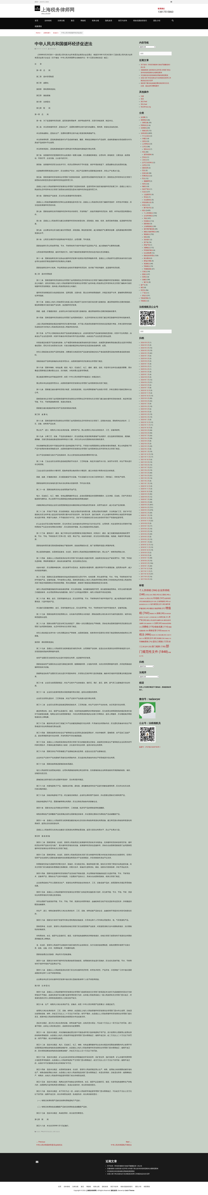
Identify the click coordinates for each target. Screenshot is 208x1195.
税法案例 (147, 258)
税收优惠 (161, 627)
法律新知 (144, 128)
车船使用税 (144, 298)
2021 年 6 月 (145, 470)
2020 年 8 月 (145, 497)
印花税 (158, 598)
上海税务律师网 (58, 9)
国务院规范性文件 (149, 601)
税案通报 (38, 26)
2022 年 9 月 (145, 430)
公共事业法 (146, 144)
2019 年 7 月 (145, 526)
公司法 (144, 146)
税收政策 (166, 630)
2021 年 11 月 (145, 457)
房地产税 (147, 245)
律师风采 (144, 120)
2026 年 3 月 (145, 350)
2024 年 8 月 (145, 377)
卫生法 (144, 160)
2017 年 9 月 (145, 576)
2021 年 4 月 (145, 475)
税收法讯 (145, 130)
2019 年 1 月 (145, 542)
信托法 (144, 141)
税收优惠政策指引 (140, 21)
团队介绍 (156, 21)
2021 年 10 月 (145, 459)
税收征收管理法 (149, 255)
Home (38, 33)
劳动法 (144, 157)
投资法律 (145, 173)
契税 (145, 237)
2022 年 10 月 (145, 427)
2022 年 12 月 (145, 422)
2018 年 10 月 (145, 550)
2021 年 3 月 (145, 478)
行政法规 (162, 635)
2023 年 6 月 (145, 406)
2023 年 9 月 (145, 398)
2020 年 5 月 (145, 505)
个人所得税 (148, 590)
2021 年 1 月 (145, 483)
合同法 (144, 165)
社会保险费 (147, 253)
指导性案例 (147, 154)
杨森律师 (150, 623)
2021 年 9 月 (145, 462)
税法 (143, 210)
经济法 (143, 290)
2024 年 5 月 (145, 385)
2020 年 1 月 (145, 515)
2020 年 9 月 (145, 494)
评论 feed (144, 104)
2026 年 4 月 (145, 348)
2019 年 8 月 (145, 523)
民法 (143, 178)
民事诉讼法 (144, 125)
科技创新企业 (146, 202)
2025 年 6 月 (145, 366)
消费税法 (147, 247)
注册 (142, 96)
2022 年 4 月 (145, 443)
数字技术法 (147, 208)
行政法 (144, 271)
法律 (54, 1131)
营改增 (154, 635)
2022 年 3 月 (145, 446)
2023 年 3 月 (145, 414)
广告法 (144, 293)
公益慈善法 (147, 194)
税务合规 (95, 21)
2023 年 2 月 (145, 417)
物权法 (144, 186)
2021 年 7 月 (145, 467)
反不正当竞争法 (147, 162)
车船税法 (147, 266)
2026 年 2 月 (145, 353)
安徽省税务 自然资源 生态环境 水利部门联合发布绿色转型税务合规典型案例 (132, 1168)
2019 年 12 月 (145, 518)
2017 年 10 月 (145, 574)
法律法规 (61, 21)
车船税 (168, 638)
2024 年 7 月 (145, 380)
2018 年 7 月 (145, 558)
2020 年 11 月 (145, 489)
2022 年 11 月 (145, 425)
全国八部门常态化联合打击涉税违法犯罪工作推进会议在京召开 (128, 1174)
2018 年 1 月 (145, 566)
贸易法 (144, 277)
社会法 (56, 33)
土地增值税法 (148, 226)
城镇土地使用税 (157, 608)
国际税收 (147, 223)
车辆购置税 (147, 269)
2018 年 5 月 (145, 563)
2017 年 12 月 (145, 568)
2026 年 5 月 (145, 345)
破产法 (143, 285)
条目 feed (144, 101)
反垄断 (143, 117)
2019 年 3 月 (145, 536)
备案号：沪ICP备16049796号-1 (149, 747)
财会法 (144, 295)
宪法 (143, 170)
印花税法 (147, 221)
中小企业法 (146, 136)
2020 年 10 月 (145, 491)
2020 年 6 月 (145, 502)
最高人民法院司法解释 (155, 620)
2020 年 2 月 (145, 513)
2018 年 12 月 (145, 545)
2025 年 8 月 (145, 361)
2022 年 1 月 (145, 451)
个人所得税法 (148, 213)
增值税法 (147, 234)
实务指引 (147, 239)
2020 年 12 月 (145, 486)
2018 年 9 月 (145, 552)
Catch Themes (129, 1190)
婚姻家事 (147, 181)
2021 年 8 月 (145, 465)
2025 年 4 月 (145, 369)
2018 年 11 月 (145, 547)
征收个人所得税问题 (152, 617)
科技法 (144, 205)
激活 (72, 21)
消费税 (148, 626)
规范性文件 (150, 638)
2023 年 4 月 (145, 412)
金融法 (144, 279)
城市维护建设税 (149, 229)
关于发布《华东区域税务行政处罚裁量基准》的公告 (124, 1166)
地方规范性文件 (157, 604)
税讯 (142, 287)
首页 (36, 21)
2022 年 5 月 (145, 441)
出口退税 (164, 595)
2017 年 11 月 (145, 571)
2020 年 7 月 (145, 499)
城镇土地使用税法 (150, 232)
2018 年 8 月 (145, 555)
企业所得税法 (148, 216)
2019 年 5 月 (145, 531)
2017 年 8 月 (145, 579)
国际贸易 (145, 168)
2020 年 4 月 (145, 507)
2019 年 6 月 (145, 529)
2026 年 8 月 (145, 342)
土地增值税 (162, 601)
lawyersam (53, 49)
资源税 (161, 638)
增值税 (83, 21)
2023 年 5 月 (145, 409)
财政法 (144, 274)
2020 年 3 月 (145, 510)
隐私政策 (108, 21)
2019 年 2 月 (145, 539)
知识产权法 (146, 189)
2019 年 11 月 (145, 521)
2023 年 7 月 (145, 403)
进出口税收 (161, 641)
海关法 (144, 184)
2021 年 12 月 (145, 454)
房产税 (146, 242)
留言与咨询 (122, 21)
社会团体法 (147, 200)
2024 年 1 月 (145, 388)
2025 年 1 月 (145, 374)
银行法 (146, 282)
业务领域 (48, 21)
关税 (145, 218)
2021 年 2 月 (145, 481)
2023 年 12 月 (145, 390)
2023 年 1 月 (145, 419)
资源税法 (147, 263)
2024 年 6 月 (145, 382)
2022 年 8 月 (145, 433)
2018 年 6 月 (145, 560)
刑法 (143, 152)
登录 (142, 99)
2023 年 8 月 (145, 401)
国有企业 (147, 149)
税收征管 (155, 630)
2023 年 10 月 (145, 396)
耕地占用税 (147, 261)
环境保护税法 (148, 250)
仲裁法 (144, 138)
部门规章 (159, 646)
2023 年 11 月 (145, 393)
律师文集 (145, 122)
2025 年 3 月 (145, 372)
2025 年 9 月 (145, 358)
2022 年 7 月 (145, 435)
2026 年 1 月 (145, 356)
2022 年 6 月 (145, 438)
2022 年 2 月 (145, 449)
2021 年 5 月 (145, 473)
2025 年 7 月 (145, 364)
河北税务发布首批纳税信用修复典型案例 (154, 75)
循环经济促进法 (47, 1131)
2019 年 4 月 (145, 534)
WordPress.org (146, 107)
